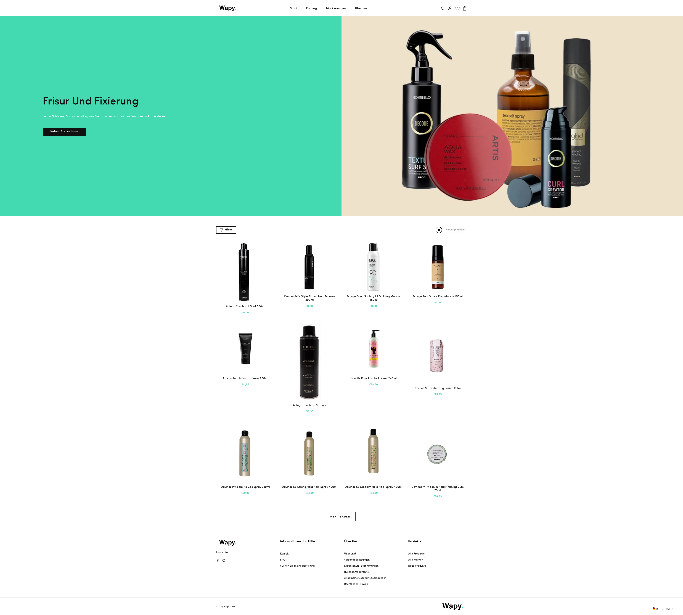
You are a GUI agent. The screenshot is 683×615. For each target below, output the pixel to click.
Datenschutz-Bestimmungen (361, 565)
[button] (658, 608)
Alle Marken (415, 559)
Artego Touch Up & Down (309, 405)
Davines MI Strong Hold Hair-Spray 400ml (309, 487)
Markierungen (336, 8)
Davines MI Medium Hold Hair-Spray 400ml (373, 487)
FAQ (282, 559)
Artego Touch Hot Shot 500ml (245, 306)
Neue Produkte (417, 565)
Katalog (311, 8)
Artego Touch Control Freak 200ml (245, 378)
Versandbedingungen (357, 559)
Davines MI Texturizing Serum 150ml (437, 388)
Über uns (361, 8)
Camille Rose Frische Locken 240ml (373, 378)
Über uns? (350, 553)
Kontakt (285, 553)
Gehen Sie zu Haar (64, 131)
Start (293, 8)
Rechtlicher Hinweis (356, 583)
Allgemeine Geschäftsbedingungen (365, 577)
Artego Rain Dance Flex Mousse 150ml (437, 296)
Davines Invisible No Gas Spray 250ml (245, 487)
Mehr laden (340, 516)
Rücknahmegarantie (356, 571)
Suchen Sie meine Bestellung (297, 565)
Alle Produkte (416, 553)
